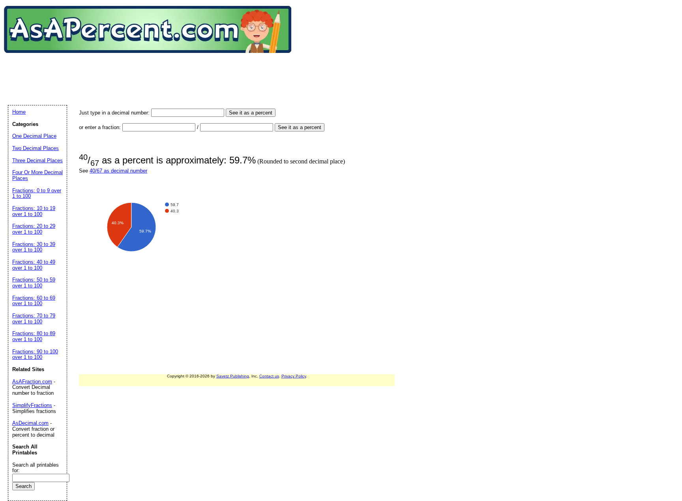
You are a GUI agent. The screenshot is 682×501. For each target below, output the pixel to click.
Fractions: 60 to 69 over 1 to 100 (33, 301)
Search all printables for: (35, 468)
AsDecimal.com (30, 423)
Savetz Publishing (232, 376)
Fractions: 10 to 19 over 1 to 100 (33, 211)
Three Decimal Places (37, 160)
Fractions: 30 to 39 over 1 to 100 (33, 247)
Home (19, 112)
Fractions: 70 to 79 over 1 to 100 (33, 319)
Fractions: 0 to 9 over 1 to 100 (36, 193)
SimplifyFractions (32, 405)
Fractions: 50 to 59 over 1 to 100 (33, 283)
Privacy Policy (293, 376)
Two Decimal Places (35, 148)
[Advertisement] (151, 70)
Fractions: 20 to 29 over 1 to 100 (33, 229)
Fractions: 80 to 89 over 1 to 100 (33, 336)
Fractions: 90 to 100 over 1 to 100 (35, 354)
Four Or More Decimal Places (37, 175)
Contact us (269, 376)
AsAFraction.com (32, 382)
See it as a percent (250, 113)
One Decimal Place (34, 136)
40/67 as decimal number (118, 171)
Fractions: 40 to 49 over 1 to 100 (33, 265)
